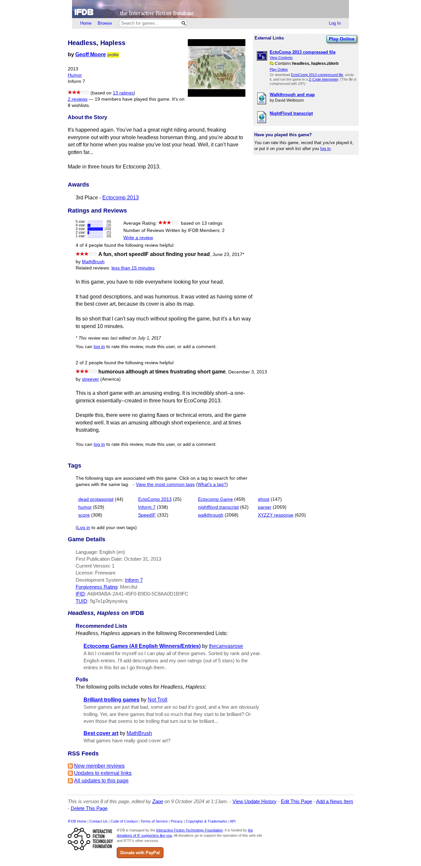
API (232, 821)
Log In (335, 23)
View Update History (255, 801)
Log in (83, 527)
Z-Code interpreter (323, 79)
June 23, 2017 (228, 254)
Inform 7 (147, 507)
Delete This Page (89, 808)
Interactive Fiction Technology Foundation (189, 830)
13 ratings (123, 92)
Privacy (177, 821)
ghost (263, 499)
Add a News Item (334, 801)
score (84, 515)
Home (85, 23)
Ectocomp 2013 (120, 197)
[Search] (184, 23)
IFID (80, 594)
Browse (105, 23)
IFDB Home (77, 821)
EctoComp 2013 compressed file (317, 75)
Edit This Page (296, 801)
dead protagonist (95, 499)
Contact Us (98, 821)
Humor (75, 75)
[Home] (210, 9)
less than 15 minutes (133, 268)
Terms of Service (154, 821)
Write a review (138, 237)
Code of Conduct (124, 821)
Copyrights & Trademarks (206, 821)
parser (264, 507)
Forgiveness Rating (96, 587)
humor (85, 507)
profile (113, 55)
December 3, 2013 (247, 371)
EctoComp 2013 (155, 499)
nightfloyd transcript (218, 507)
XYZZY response (275, 515)
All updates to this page (101, 780)
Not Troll (157, 699)
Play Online (342, 38)
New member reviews (99, 766)
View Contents (281, 58)
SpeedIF (147, 515)
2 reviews (77, 99)
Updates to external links (103, 773)
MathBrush (93, 261)
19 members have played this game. (133, 99)
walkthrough (210, 515)
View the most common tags (165, 484)
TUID (81, 601)
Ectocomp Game (215, 499)
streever (90, 379)
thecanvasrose (226, 646)
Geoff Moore (90, 54)
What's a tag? (212, 484)
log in (325, 148)
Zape (157, 801)
